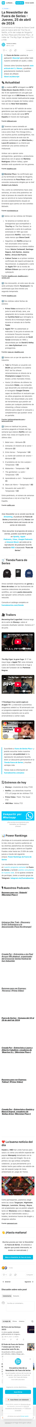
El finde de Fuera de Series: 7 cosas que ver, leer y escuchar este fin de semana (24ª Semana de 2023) (13, 1346)
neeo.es (10, 352)
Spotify (16, 537)
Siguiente (28, 1282)
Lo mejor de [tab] (6, 1321)
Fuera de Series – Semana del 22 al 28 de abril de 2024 (18, 1019)
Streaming (8, 517)
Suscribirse (19, 3)
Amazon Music (12, 542)
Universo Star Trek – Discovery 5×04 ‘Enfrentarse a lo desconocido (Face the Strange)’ (17, 924)
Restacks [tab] (16, 1296)
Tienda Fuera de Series (13, 762)
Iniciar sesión (29, 3)
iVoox (14, 539)
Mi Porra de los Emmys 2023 (11, 1328)
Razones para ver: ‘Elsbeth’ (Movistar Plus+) (14, 893)
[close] (30, 1359)
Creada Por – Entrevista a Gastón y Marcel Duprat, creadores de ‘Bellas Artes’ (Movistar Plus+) (18, 1111)
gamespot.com (12, 1223)
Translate (6, 8)
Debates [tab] (21, 1321)
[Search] (32, 1321)
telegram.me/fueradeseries (22, 878)
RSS (12, 548)
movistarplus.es (12, 210)
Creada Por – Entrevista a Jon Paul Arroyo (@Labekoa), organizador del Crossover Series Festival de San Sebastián (17, 957)
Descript (16, 58)
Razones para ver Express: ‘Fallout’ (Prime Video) (14, 1080)
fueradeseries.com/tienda (13, 605)
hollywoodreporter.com (16, 419)
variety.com (6, 278)
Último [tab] (14, 1321)
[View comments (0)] (11, 50)
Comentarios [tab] (7, 1296)
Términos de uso (25, 1404)
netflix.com (11, 505)
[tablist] (11, 1296)
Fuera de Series (11, 43)
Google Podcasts (25, 539)
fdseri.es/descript (11, 77)
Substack (8, 1423)
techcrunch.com (7, 421)
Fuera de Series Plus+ (24, 749)
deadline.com (11, 168)
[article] (18, 1333)
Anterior (8, 1282)
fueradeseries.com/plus (14, 773)
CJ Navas (16, 1336)
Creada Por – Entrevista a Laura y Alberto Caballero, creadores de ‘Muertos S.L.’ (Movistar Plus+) (17, 1049)
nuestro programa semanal (15, 867)
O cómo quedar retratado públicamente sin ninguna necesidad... (11, 1333)
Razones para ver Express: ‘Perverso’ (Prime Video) (14, 989)
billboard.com (12, 121)
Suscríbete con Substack (19, 1400)
